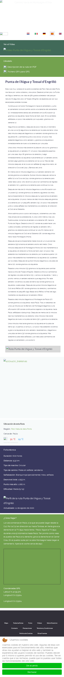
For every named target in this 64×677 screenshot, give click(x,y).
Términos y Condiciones (45, 628)
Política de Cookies (25, 633)
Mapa (6, 623)
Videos (39, 623)
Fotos (30, 623)
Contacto (14, 628)
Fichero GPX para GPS (19, 71)
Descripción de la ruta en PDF (21, 67)
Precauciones (27, 628)
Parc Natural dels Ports (21, 429)
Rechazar (32, 672)
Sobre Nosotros (52, 623)
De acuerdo (32, 665)
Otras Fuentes (42, 633)
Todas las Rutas (18, 623)
